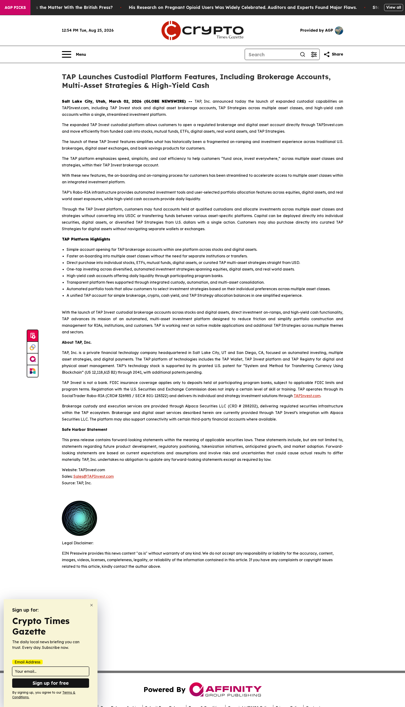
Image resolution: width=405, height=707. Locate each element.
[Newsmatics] (32, 371)
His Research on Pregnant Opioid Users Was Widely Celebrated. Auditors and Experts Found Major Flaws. (243, 7)
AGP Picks (15, 7)
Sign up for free (51, 683)
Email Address (27, 662)
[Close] (91, 605)
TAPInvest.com (307, 395)
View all (393, 7)
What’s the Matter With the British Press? (68, 7)
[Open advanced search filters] (313, 54)
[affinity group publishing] (32, 359)
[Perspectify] (32, 348)
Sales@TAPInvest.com (93, 476)
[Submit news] (32, 336)
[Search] (302, 54)
